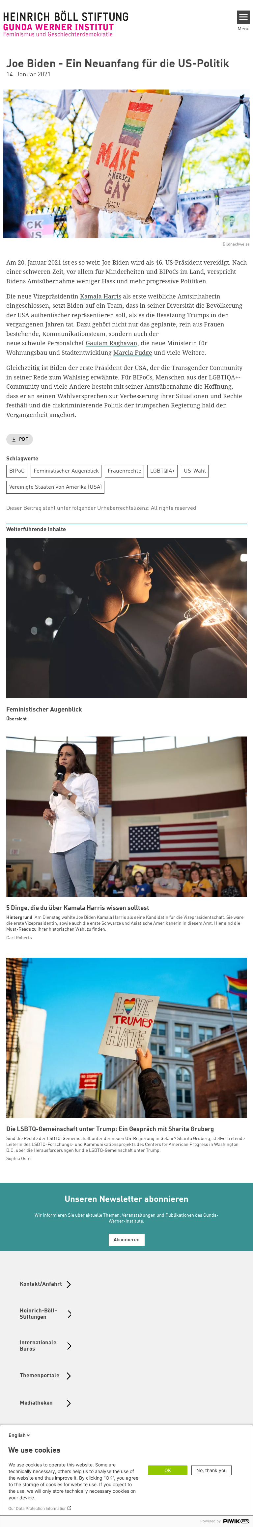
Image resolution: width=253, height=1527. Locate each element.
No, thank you (211, 1470)
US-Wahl (195, 471)
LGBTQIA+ (162, 471)
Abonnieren (127, 1240)
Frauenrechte (124, 471)
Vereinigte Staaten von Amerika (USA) (55, 487)
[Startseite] (65, 23)
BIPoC (17, 471)
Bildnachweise (236, 244)
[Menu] (243, 17)
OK (167, 1470)
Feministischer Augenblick (66, 471)
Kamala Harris (100, 296)
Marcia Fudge (132, 352)
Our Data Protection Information (37, 1508)
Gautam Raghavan (111, 343)
